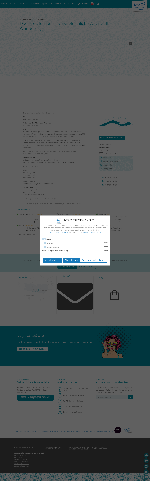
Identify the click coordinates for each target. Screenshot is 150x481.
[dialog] (75, 240)
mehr (105, 238)
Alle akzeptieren (52, 260)
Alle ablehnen (71, 260)
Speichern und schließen (93, 260)
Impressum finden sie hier (91, 232)
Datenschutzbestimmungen (58, 232)
